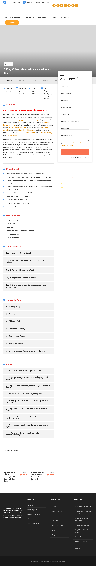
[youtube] (73, 5)
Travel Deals (12, 22)
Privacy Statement (68, 145)
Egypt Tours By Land (82, 525)
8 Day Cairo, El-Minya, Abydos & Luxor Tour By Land (37, 475)
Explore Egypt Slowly (82, 537)
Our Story (30, 505)
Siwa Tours (78, 549)
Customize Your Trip (33, 523)
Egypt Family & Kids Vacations (81, 519)
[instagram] (76, 5)
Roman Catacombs (28, 133)
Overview (9, 80)
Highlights (21, 80)
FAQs (28, 519)
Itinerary (45, 80)
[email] (54, 5)
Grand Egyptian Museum (17, 127)
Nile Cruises (30, 17)
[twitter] (69, 5)
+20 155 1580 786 (13, 2)
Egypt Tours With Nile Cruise (82, 531)
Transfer (67, 17)
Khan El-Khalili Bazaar (26, 130)
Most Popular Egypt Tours (84, 506)
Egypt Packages (17, 17)
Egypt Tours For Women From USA (83, 512)
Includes (34, 80)
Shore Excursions (55, 17)
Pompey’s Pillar (12, 135)
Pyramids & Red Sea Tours (81, 543)
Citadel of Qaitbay (45, 133)
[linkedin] (61, 5)
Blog (75, 17)
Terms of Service (79, 143)
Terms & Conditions (33, 514)
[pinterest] (65, 5)
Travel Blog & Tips (32, 510)
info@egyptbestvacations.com (38, 2)
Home (5, 17)
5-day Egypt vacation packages (27, 120)
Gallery (9, 64)
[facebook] (58, 5)
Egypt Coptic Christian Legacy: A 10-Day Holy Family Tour (10, 476)
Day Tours (42, 17)
